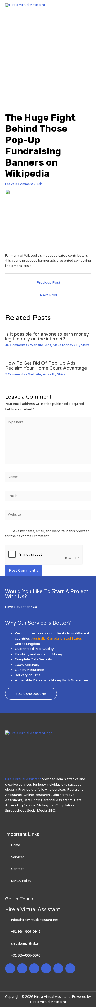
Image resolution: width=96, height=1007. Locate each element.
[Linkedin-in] (34, 968)
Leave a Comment (19, 184)
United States (71, 639)
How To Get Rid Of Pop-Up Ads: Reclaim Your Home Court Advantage (46, 365)
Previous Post (48, 283)
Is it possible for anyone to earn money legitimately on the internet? (47, 336)
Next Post (48, 295)
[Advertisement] (48, 58)
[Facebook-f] (10, 968)
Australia (38, 639)
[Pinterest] (58, 968)
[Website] (48, 516)
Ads (39, 184)
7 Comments (15, 374)
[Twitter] (22, 968)
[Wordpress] (46, 968)
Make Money (63, 345)
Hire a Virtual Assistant (23, 779)
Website (36, 345)
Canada (53, 639)
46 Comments (16, 345)
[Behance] (70, 968)
